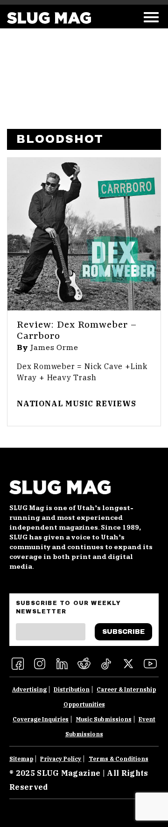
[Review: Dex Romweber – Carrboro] (84, 234)
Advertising (29, 689)
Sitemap (21, 758)
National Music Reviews (76, 403)
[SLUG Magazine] (49, 17)
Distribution (72, 689)
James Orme (54, 347)
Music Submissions (104, 719)
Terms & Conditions (118, 758)
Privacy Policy (60, 758)
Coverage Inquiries (41, 719)
